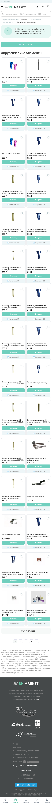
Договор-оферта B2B (21, 754)
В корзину (13, 86)
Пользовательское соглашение (25, 758)
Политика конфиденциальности (26, 751)
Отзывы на (17, 762)
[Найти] (3, 14)
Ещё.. (38, 699)
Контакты (17, 747)
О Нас (15, 744)
